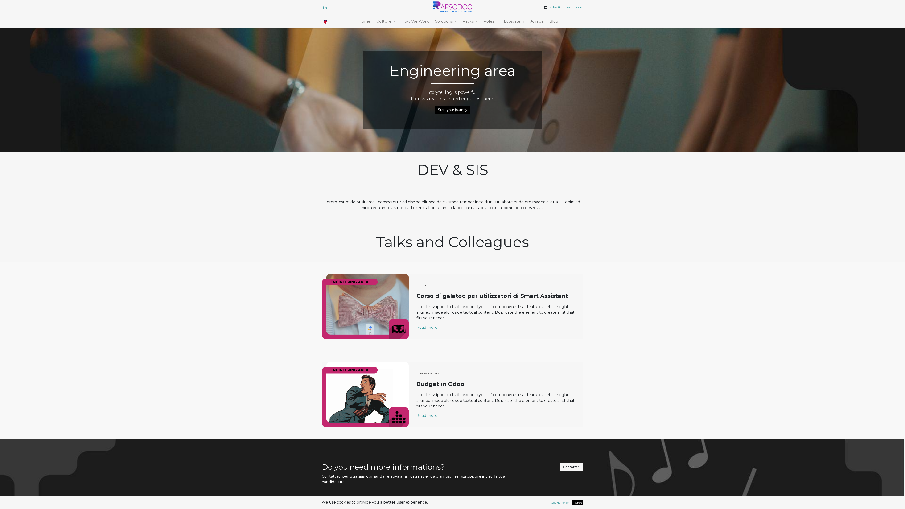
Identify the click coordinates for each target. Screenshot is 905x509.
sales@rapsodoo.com (566, 7)
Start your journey (452, 110)
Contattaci (571, 467)
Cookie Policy (560, 502)
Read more (426, 327)
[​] (325, 7)
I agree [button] (577, 502)
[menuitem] (364, 21)
